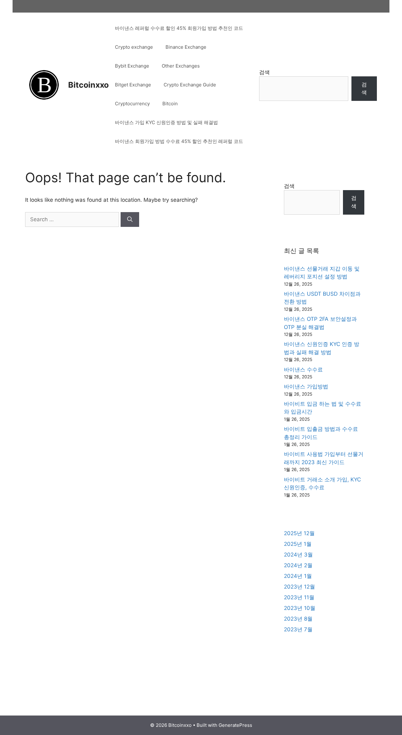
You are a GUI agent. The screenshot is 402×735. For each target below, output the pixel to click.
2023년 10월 (299, 608)
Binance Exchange (186, 47)
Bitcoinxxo (88, 85)
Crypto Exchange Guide (190, 85)
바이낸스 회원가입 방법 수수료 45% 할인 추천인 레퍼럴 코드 (179, 141)
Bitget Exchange (133, 85)
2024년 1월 (298, 576)
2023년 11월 (299, 597)
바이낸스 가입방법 (306, 386)
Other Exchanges (181, 66)
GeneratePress (235, 725)
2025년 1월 (298, 544)
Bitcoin (170, 104)
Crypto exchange (134, 47)
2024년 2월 (298, 565)
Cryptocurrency (132, 104)
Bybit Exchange (132, 66)
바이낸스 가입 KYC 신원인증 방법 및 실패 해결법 (166, 122)
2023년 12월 (299, 587)
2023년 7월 (298, 629)
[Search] (130, 219)
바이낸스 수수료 (303, 369)
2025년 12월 (299, 533)
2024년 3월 (298, 554)
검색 (264, 72)
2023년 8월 (298, 619)
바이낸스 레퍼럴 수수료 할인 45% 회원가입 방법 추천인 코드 (179, 28)
